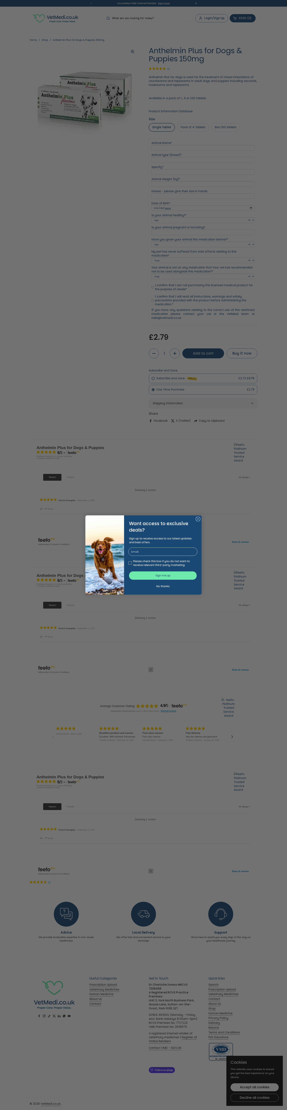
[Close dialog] (198, 519)
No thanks (163, 586)
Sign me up (162, 575)
